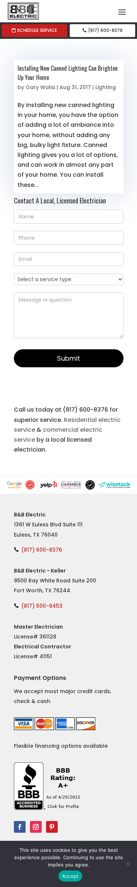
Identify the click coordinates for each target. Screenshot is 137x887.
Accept (70, 876)
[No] (128, 864)
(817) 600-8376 (105, 30)
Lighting (105, 87)
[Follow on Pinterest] (52, 827)
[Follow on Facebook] (20, 827)
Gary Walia (40, 87)
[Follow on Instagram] (36, 827)
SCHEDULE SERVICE (37, 30)
